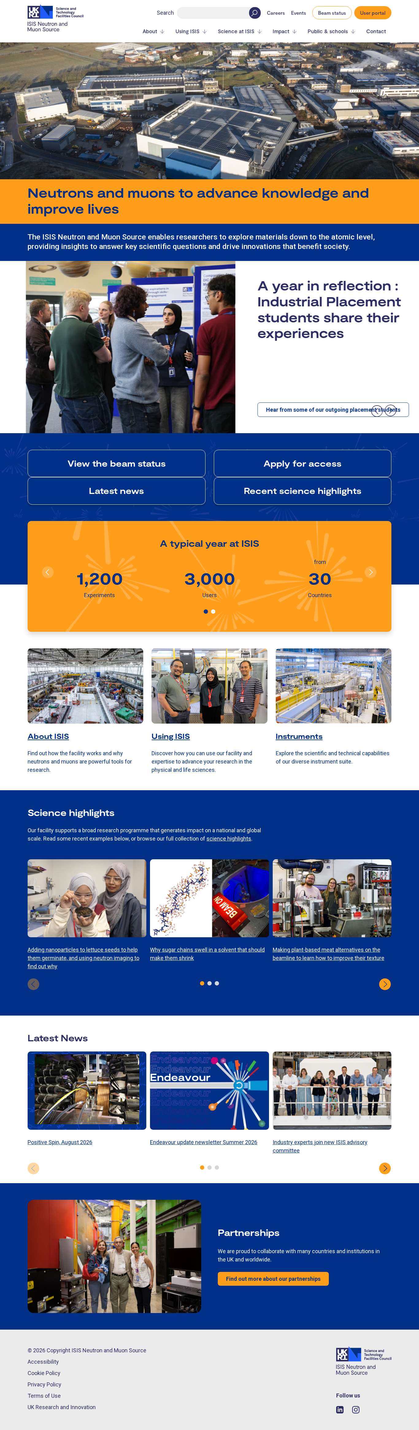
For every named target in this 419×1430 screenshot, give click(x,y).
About (150, 31)
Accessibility (43, 1361)
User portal (373, 13)
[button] (206, 611)
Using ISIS (187, 31)
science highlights (228, 838)
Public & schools (328, 31)
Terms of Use (44, 1396)
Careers (276, 13)
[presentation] (377, 411)
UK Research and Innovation (62, 1407)
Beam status (332, 13)
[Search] (255, 13)
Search (165, 13)
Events (298, 13)
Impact (281, 31)
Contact (376, 31)
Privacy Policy (44, 1384)
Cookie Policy (44, 1373)
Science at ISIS (236, 31)
